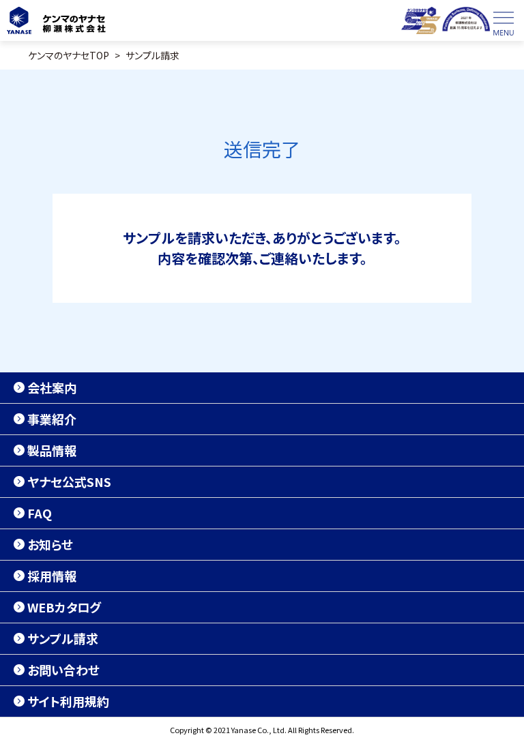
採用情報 (51, 575)
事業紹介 (51, 419)
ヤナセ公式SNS (69, 481)
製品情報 (51, 450)
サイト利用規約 (68, 701)
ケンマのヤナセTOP (68, 55)
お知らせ (50, 544)
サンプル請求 (152, 55)
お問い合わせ (63, 670)
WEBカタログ (64, 607)
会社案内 (51, 387)
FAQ (39, 513)
